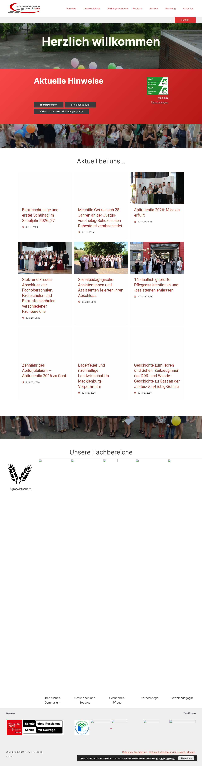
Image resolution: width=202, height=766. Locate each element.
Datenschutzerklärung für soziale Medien (172, 752)
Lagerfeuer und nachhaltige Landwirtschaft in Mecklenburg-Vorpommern (93, 376)
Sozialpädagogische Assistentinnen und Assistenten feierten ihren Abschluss (100, 287)
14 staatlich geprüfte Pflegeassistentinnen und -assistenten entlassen (156, 285)
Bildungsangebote (117, 8)
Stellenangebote (80, 104)
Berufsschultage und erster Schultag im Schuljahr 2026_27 (40, 215)
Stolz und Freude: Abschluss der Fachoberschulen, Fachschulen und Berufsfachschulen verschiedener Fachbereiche (38, 295)
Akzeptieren (186, 758)
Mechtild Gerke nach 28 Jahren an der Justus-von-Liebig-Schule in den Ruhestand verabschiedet (100, 218)
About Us (188, 8)
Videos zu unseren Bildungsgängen (60, 111)
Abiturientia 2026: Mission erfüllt (157, 213)
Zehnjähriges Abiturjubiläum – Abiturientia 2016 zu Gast (44, 370)
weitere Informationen (165, 758)
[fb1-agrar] (20, 473)
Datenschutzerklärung (134, 752)
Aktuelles (71, 8)
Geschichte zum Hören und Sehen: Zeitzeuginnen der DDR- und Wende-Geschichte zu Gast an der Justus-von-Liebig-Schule (157, 376)
